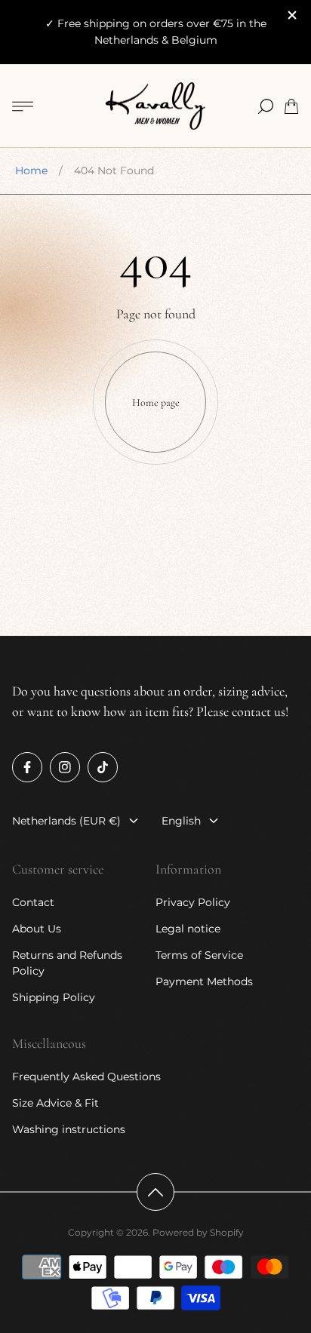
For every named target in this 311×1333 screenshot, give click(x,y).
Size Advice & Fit (55, 1103)
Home (31, 170)
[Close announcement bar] (291, 15)
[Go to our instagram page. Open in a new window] (65, 767)
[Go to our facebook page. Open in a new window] (27, 767)
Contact (33, 902)
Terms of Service (199, 955)
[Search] (265, 106)
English (181, 821)
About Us (36, 928)
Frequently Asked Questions (86, 1076)
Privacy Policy (193, 902)
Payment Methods (204, 981)
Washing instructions (68, 1129)
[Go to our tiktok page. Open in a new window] (103, 767)
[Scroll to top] (155, 1192)
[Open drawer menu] (22, 106)
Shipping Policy (53, 997)
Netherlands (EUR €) (66, 821)
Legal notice (188, 928)
